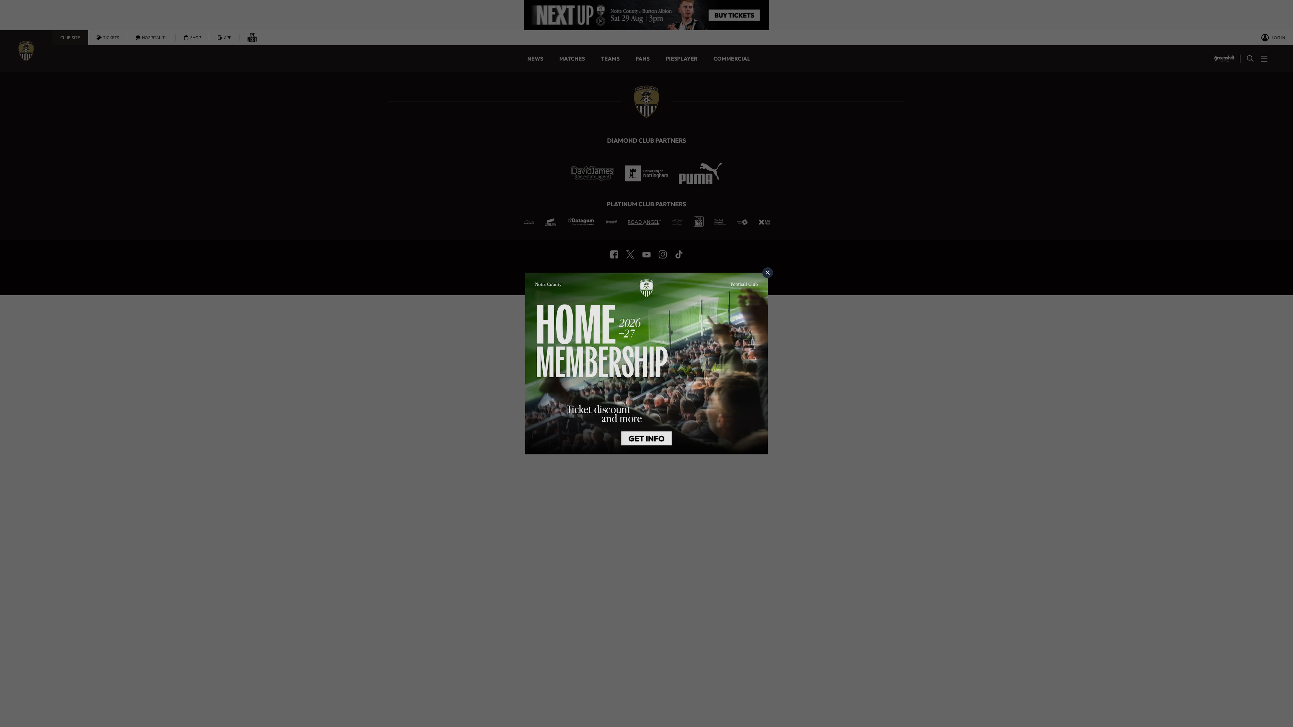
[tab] (767, 272)
